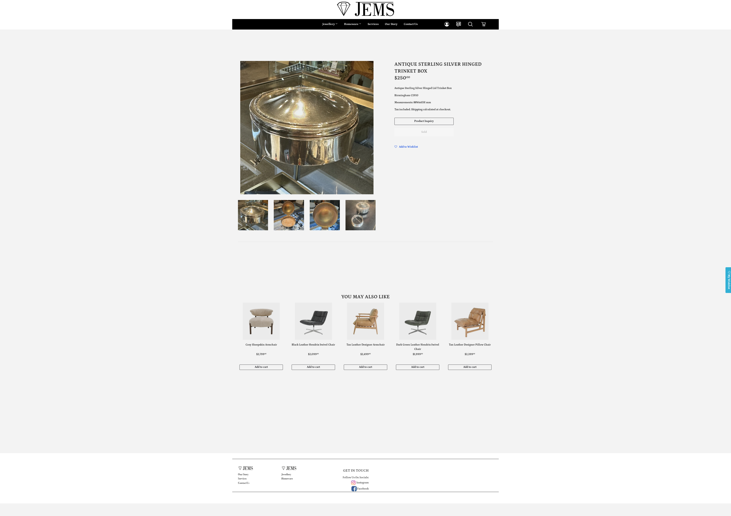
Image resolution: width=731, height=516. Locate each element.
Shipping (416, 109)
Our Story (391, 24)
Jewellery (328, 24)
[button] (406, 147)
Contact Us (411, 24)
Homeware (351, 24)
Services (373, 24)
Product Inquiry (424, 121)
